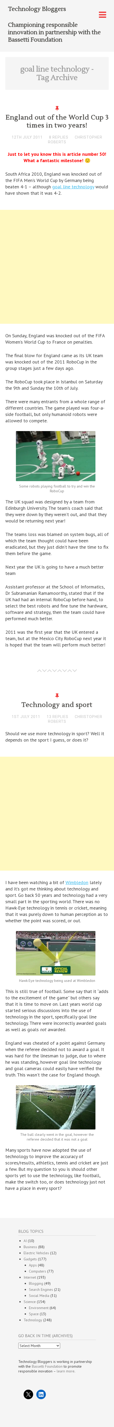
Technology (33, 1320)
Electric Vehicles (36, 1253)
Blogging (36, 1283)
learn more (65, 1371)
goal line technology (73, 187)
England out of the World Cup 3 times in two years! (57, 121)
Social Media (39, 1295)
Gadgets (30, 1259)
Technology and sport (57, 705)
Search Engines (41, 1289)
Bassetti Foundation (47, 1366)
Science (30, 1301)
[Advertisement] (57, 268)
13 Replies (57, 717)
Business (30, 1246)
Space (34, 1313)
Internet (30, 1277)
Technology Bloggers (37, 9)
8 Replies (58, 137)
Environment (39, 1307)
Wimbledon (76, 882)
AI (25, 1240)
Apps (33, 1265)
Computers (37, 1271)
